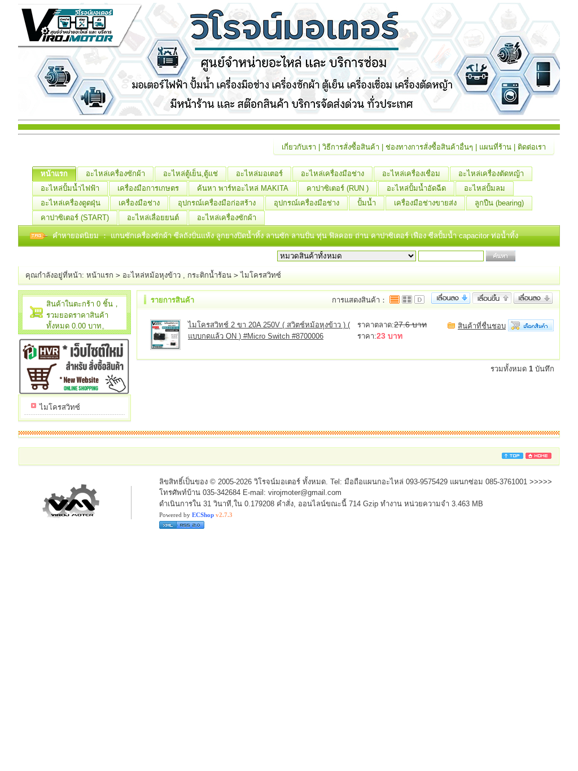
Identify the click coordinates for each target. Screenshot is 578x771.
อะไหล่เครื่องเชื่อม (411, 173)
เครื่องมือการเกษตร (148, 188)
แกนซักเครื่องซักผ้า (142, 235)
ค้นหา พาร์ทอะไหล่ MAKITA (242, 188)
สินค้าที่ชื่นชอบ (482, 326)
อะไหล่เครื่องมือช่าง (332, 173)
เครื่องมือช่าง (139, 203)
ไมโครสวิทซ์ (260, 275)
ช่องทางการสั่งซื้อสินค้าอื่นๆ (429, 147)
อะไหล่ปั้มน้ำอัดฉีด (416, 188)
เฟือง (419, 235)
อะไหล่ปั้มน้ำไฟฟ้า (70, 188)
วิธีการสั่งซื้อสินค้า (350, 147)
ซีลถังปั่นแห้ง (194, 235)
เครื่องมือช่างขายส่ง (425, 203)
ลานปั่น (302, 235)
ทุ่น (323, 235)
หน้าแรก (54, 173)
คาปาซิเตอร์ (391, 235)
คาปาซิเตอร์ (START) (75, 217)
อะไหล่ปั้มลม (484, 188)
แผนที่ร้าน (495, 147)
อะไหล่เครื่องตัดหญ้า (491, 173)
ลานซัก (278, 235)
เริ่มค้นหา (533, 256)
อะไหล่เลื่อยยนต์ (153, 217)
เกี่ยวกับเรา (299, 147)
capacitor (475, 235)
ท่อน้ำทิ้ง (504, 235)
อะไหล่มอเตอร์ (259, 173)
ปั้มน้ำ (366, 203)
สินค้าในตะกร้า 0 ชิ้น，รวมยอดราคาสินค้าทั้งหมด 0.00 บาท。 (83, 315)
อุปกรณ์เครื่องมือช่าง (306, 203)
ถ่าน (363, 235)
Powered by (196, 514)
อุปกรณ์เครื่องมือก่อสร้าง (217, 203)
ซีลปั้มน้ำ (443, 235)
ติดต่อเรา (532, 147)
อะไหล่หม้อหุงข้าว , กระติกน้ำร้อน (176, 275)
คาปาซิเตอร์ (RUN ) (337, 188)
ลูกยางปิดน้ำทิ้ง (241, 235)
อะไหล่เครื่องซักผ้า (115, 173)
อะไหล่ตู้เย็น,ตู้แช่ (190, 173)
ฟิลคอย (342, 235)
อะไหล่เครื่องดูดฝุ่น (70, 203)
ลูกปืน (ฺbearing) (499, 203)
